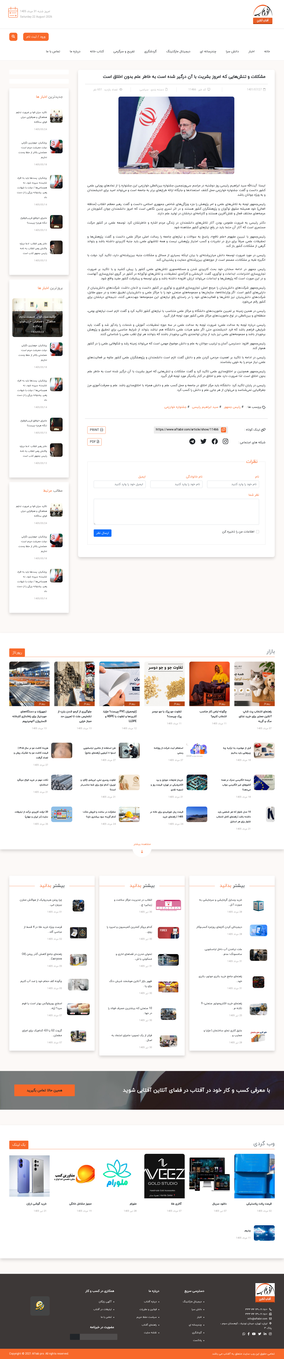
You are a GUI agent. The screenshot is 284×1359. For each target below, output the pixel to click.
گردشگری (150, 51)
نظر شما (253, 495)
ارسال (75, 1337)
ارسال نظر (102, 533)
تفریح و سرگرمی (124, 51)
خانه (267, 51)
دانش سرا (232, 51)
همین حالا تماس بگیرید (44, 1090)
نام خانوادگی (194, 477)
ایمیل (142, 477)
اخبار (251, 51)
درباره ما (75, 51)
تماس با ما (53, 51)
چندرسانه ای (208, 51)
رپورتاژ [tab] (17, 652)
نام (257, 477)
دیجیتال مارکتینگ (178, 51)
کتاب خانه (97, 51)
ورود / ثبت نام (35, 37)
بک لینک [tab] (18, 1144)
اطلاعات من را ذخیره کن (238, 532)
